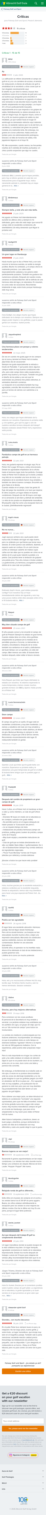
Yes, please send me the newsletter (23, 1428)
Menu (42, 3)
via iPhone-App (37, 1194)
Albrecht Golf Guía (16, 3)
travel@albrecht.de (28, 1440)
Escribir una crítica (23, 1371)
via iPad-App (37, 1155)
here (14, 1444)
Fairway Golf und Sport (12, 9)
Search (36, 3)
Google (13, 154)
